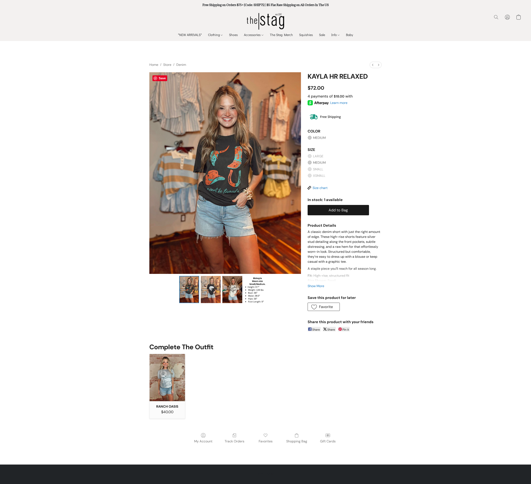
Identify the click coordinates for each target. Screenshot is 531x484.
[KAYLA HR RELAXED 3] (257, 289)
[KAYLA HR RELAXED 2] (232, 289)
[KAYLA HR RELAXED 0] (189, 289)
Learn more (338, 103)
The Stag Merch (281, 35)
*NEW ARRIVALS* (190, 35)
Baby (349, 35)
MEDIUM (319, 138)
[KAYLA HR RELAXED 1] (211, 289)
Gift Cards (328, 441)
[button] (265, 21)
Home (153, 65)
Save (162, 78)
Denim (181, 65)
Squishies (306, 35)
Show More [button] (316, 286)
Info (334, 35)
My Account (203, 441)
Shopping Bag (296, 441)
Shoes (233, 35)
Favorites (266, 441)
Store (167, 65)
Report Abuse (265, 473)
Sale (322, 35)
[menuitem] (373, 65)
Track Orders (234, 441)
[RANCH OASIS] (167, 377)
